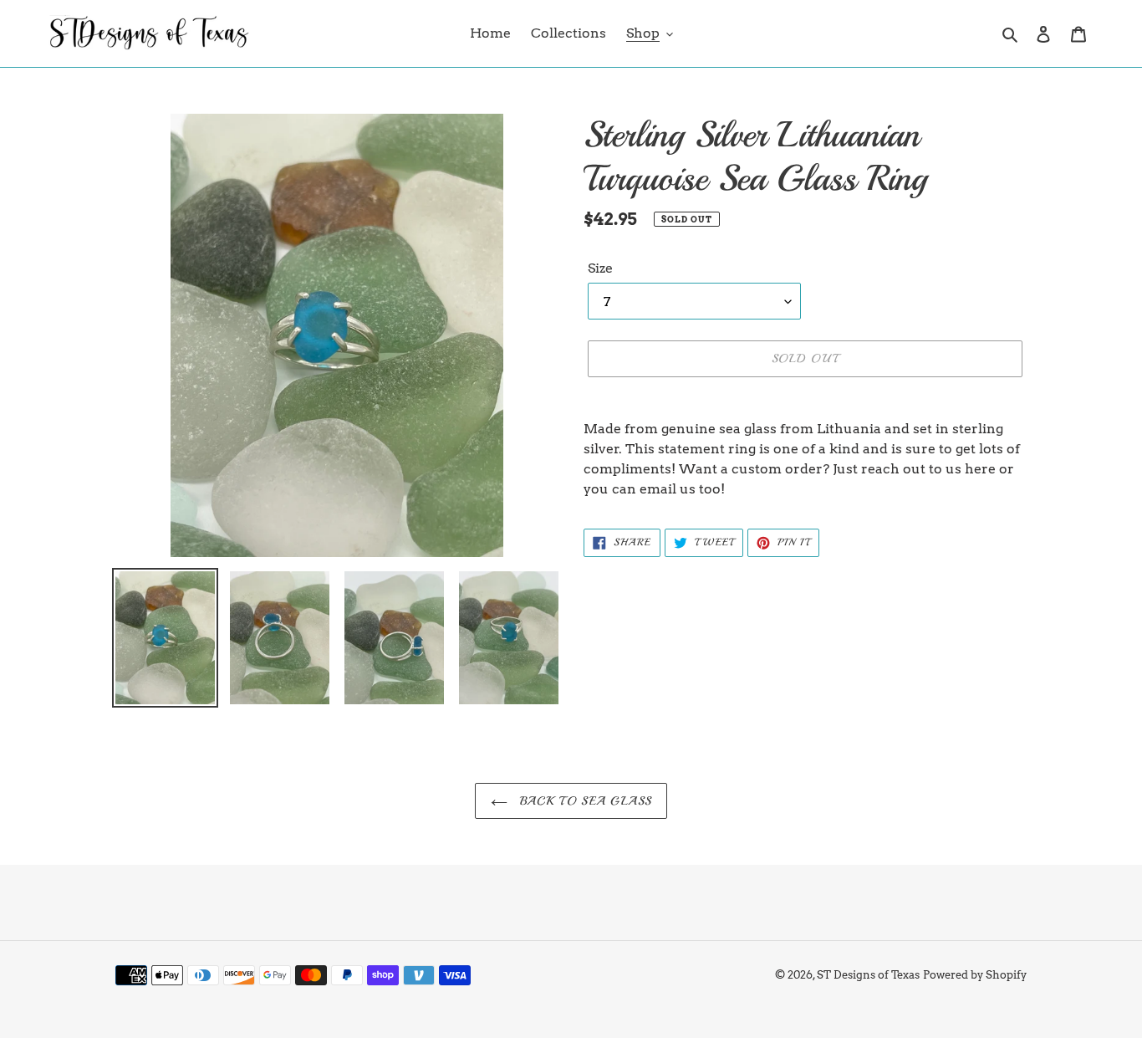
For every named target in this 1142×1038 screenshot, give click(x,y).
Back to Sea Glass (583, 801)
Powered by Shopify (975, 975)
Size (600, 268)
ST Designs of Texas (868, 975)
